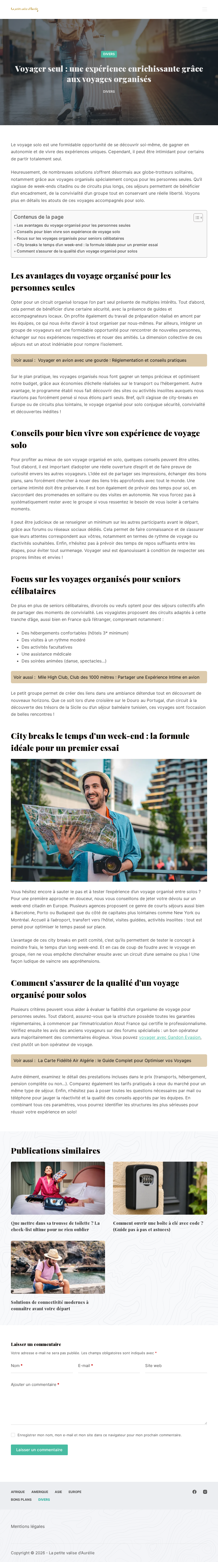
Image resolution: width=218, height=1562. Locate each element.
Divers (109, 54)
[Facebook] (194, 1492)
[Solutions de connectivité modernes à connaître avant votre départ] (58, 1267)
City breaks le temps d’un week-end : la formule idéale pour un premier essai (87, 244)
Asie (58, 1492)
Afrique (18, 1492)
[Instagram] (205, 1492)
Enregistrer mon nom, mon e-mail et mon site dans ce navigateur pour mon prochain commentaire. (100, 1435)
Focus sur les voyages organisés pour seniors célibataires (70, 238)
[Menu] (204, 9)
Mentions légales (28, 1526)
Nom (17, 1365)
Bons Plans (21, 1500)
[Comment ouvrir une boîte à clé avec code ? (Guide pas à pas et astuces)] (160, 1188)
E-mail (85, 1365)
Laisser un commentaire (39, 1449)
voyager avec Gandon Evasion (169, 1037)
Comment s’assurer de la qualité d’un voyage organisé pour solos (77, 251)
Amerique (39, 1492)
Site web (153, 1365)
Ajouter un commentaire (35, 1384)
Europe (75, 1492)
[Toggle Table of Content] (196, 217)
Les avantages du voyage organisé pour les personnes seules (74, 225)
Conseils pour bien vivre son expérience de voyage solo (68, 231)
